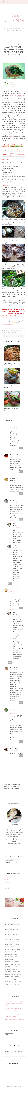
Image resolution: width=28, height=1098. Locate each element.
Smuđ (13, 974)
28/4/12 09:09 (13, 713)
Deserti (19, 926)
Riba (12, 964)
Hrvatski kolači (8, 936)
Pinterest (7, 882)
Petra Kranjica (15, 454)
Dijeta (6, 929)
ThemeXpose (18, 1086)
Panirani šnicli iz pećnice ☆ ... (11, 409)
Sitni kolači (7, 966)
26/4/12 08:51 (13, 427)
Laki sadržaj (13, 1048)
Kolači (6, 941)
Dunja (12, 589)
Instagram (7, 877)
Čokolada (7, 984)
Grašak (11, 931)
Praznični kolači (9, 959)
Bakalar (7, 926)
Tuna (11, 979)
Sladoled (14, 966)
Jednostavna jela (18, 936)
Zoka (12, 500)
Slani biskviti (14, 969)
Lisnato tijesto (18, 941)
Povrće (16, 956)
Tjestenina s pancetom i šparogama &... (10, 364)
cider (12, 95)
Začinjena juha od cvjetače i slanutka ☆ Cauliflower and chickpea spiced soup (13, 1003)
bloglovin (7, 888)
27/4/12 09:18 (13, 670)
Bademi (18, 924)
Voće (14, 981)
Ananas (17, 921)
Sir (19, 964)
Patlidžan (19, 949)
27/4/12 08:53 (16, 527)
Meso (20, 330)
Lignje (11, 941)
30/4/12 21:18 (16, 548)
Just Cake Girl (15, 748)
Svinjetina (4, 332)
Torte (6, 979)
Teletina (7, 976)
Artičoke (7, 924)
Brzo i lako (13, 40)
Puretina (17, 961)
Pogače (15, 954)
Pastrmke (13, 949)
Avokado (13, 924)
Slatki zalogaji (16, 971)
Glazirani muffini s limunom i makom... (12, 386)
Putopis (14, 1051)
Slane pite (7, 969)
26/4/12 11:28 (13, 457)
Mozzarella (12, 946)
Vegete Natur (10, 182)
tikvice (19, 981)
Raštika (7, 964)
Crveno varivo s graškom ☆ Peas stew (14, 1019)
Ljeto (19, 1048)
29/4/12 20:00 (13, 750)
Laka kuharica (14, 18)
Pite (11, 951)
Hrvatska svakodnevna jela (11, 934)
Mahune (12, 944)
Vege (15, 979)
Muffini (18, 946)
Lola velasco (15, 667)
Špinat (8, 332)
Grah (6, 931)
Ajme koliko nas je (9, 921)
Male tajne (18, 944)
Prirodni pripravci (9, 961)
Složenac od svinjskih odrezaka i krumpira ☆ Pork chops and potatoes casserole (14, 1010)
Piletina (7, 951)
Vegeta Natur (14, 332)
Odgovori (21, 447)
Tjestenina (17, 976)
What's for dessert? (14, 479)
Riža (15, 964)
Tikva (12, 976)
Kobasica (17, 939)
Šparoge (14, 984)
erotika (20, 1051)
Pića (15, 951)
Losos (6, 944)
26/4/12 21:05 (13, 502)
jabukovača (21, 95)
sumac (11, 136)
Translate (16, 862)
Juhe (6, 939)
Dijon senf (15, 330)
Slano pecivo (8, 971)
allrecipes (7, 879)
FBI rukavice (12, 929)
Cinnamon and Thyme (15, 710)
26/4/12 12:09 (13, 482)
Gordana (13, 425)
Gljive (18, 929)
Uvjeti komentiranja (7, 324)
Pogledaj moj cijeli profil (14, 843)
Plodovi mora (8, 954)
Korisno (7, 1048)
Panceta (7, 949)
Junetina (11, 939)
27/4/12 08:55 (16, 616)
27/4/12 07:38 (13, 591)
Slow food (7, 974)
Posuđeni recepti (9, 956)
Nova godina (8, 1051)
